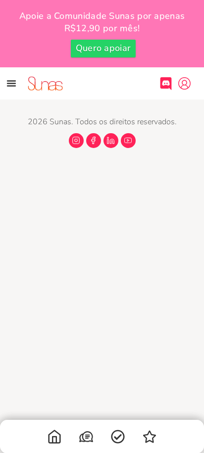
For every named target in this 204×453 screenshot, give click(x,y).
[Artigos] (118, 439)
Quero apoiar (103, 48)
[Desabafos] (86, 439)
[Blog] (149, 439)
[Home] (54, 439)
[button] (11, 83)
